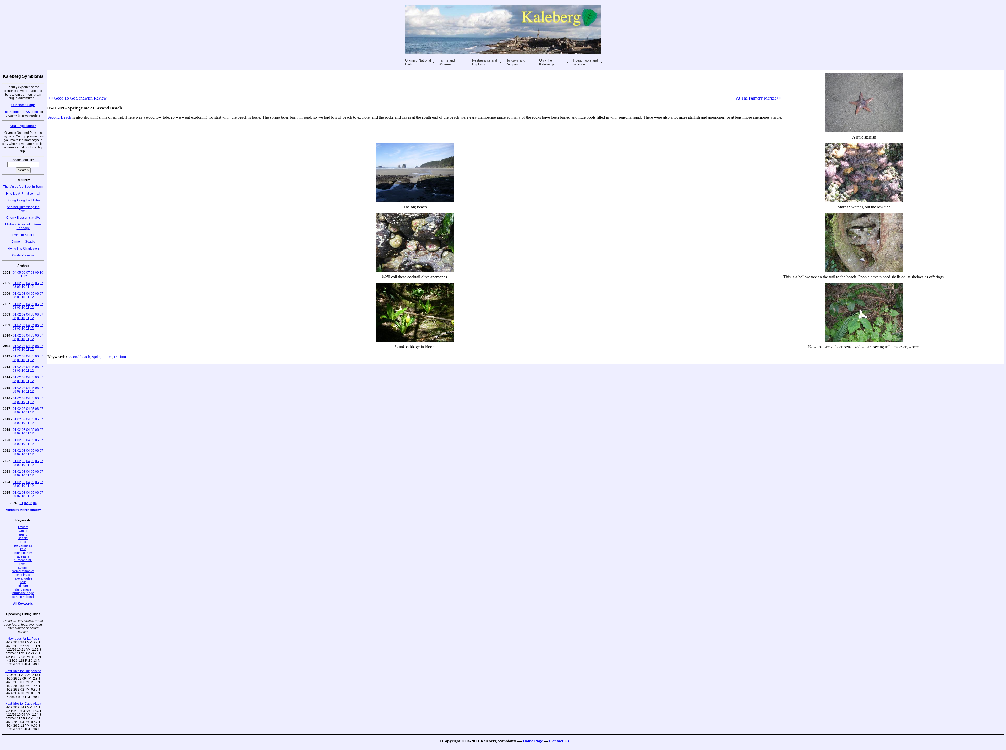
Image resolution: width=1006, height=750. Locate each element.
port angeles (23, 545)
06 (23, 272)
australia (23, 556)
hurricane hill (23, 560)
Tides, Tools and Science (585, 62)
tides (108, 357)
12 (25, 276)
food (23, 542)
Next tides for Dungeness (23, 671)
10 (41, 272)
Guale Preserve (23, 255)
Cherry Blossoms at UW (23, 217)
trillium (23, 586)
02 (19, 283)
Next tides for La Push (23, 639)
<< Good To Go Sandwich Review (77, 98)
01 (15, 283)
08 (32, 272)
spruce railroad (23, 597)
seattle (23, 538)
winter (23, 531)
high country (23, 553)
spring (23, 534)
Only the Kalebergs (546, 62)
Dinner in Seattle (23, 242)
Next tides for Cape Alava (23, 703)
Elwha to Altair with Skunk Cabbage (23, 226)
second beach (79, 357)
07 (28, 272)
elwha (23, 564)
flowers (23, 527)
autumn (23, 567)
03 (23, 283)
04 (15, 272)
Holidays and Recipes (515, 62)
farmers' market (23, 571)
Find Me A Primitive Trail (23, 193)
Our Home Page (23, 105)
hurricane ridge (23, 593)
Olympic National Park (418, 62)
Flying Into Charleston (23, 248)
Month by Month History (23, 510)
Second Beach (59, 117)
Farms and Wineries (447, 62)
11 (21, 276)
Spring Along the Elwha (23, 200)
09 (37, 272)
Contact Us (559, 741)
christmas (23, 575)
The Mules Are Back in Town (23, 187)
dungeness (23, 589)
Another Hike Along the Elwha (23, 209)
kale (23, 549)
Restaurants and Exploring (484, 62)
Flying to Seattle (23, 235)
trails (23, 582)
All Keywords (23, 603)
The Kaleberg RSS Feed (20, 112)
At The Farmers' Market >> (758, 98)
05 (19, 272)
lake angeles (23, 578)
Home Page (533, 741)
